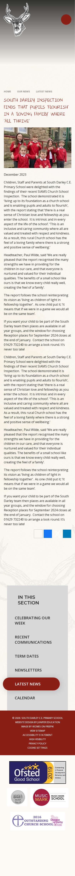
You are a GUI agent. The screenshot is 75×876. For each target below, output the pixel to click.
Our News (23, 91)
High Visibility (37, 739)
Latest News (44, 91)
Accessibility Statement (37, 735)
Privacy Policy (37, 743)
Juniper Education (49, 722)
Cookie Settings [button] (38, 747)
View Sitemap (37, 730)
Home (7, 91)
